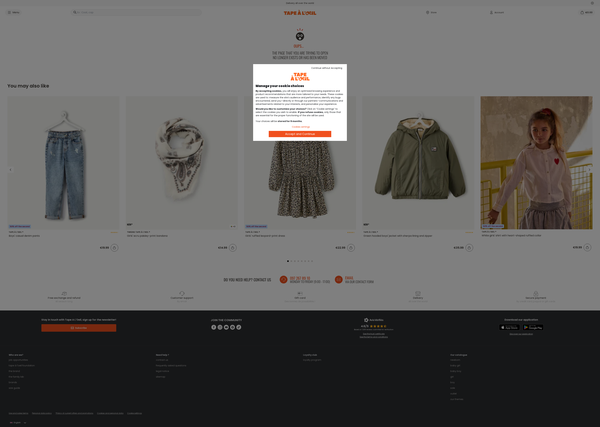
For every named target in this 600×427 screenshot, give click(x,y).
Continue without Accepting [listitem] (326, 68)
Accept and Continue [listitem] (300, 134)
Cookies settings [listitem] (301, 126)
